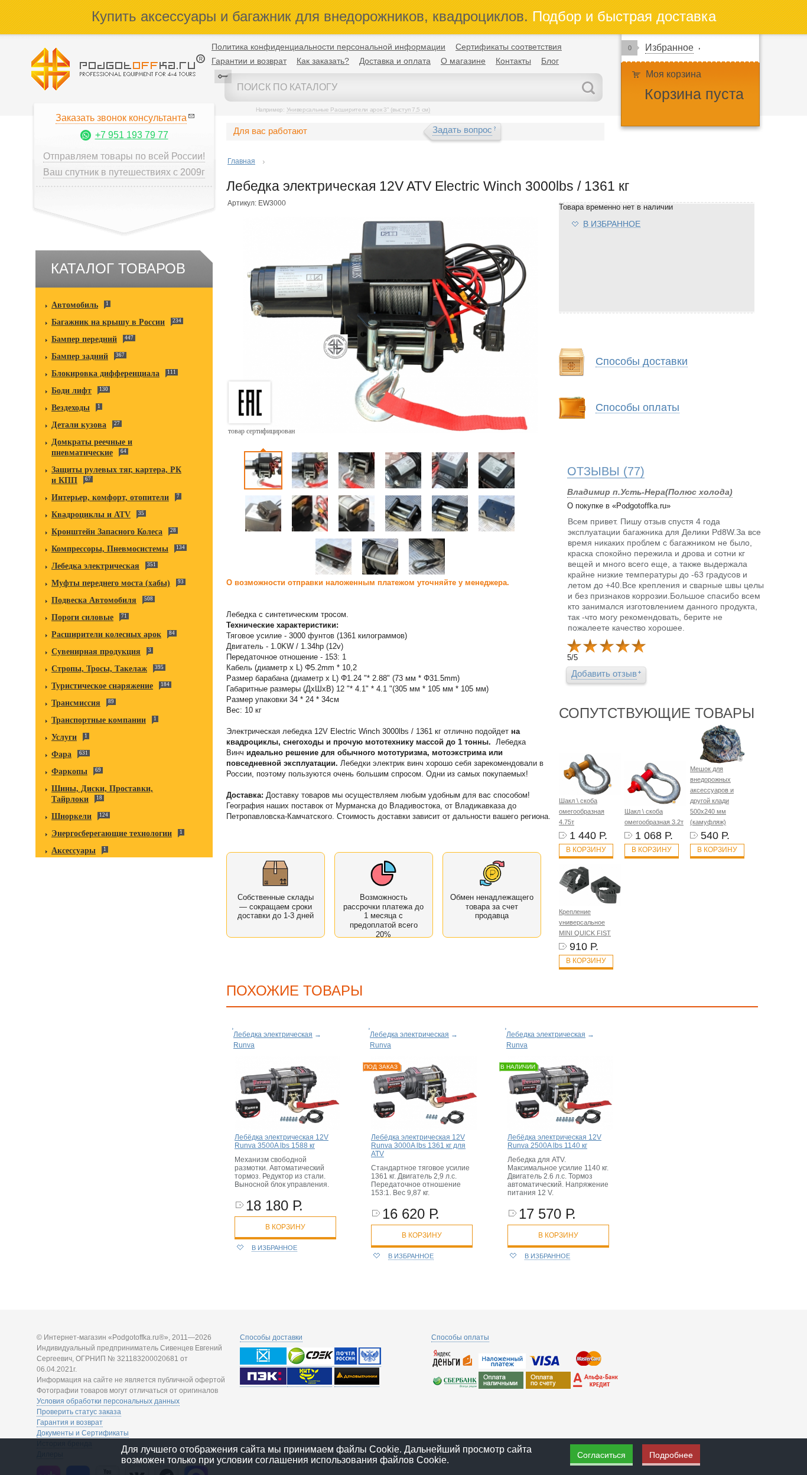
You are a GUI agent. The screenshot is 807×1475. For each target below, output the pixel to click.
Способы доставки (271, 1337)
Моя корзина (673, 74)
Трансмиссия (75, 703)
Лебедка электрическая (95, 566)
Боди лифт (71, 390)
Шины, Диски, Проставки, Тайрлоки (102, 794)
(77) (606, 471)
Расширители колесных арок (106, 634)
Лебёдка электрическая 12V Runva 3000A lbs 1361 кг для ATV (418, 1145)
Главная (241, 161)
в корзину (285, 1227)
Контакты (513, 61)
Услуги (64, 737)
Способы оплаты (460, 1337)
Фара (61, 754)
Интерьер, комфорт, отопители (110, 497)
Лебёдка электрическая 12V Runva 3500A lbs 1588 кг (281, 1141)
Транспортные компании (98, 720)
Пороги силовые (82, 617)
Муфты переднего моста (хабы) (110, 583)
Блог (550, 61)
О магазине (463, 61)
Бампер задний (79, 356)
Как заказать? (323, 61)
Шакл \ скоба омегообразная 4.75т (581, 811)
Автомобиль (74, 305)
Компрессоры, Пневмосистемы (109, 548)
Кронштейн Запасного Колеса (106, 531)
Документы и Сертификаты (83, 1433)
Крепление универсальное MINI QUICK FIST (585, 922)
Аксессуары (73, 850)
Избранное (669, 48)
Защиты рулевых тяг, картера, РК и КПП (116, 475)
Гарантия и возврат (70, 1422)
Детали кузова (78, 424)
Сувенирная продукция (96, 651)
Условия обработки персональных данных (108, 1401)
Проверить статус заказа (79, 1412)
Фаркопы (69, 771)
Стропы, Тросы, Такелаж (99, 668)
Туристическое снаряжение (102, 685)
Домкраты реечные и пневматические (91, 447)
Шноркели (71, 816)
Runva (244, 1045)
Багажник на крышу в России (108, 322)
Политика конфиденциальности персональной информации (328, 46)
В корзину (586, 850)
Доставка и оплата (395, 61)
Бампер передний (84, 339)
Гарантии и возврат (249, 61)
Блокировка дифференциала (105, 373)
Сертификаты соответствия (508, 46)
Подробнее (671, 1455)
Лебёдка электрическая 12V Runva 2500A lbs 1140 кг (554, 1141)
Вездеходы (70, 407)
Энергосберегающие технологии (111, 833)
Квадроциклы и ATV (91, 514)
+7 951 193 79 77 (131, 135)
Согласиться (601, 1455)
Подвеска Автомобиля (93, 600)
